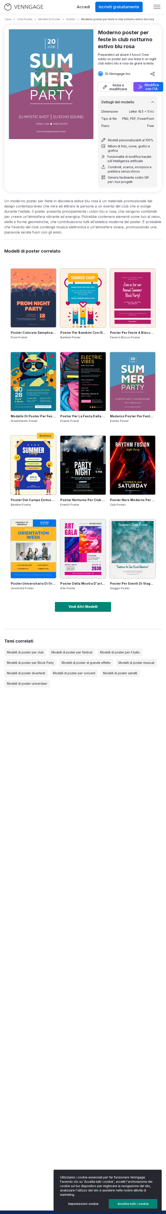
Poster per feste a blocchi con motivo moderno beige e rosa (132, 332)
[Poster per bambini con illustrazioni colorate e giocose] (82, 298)
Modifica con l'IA (152, 87)
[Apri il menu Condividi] (152, 74)
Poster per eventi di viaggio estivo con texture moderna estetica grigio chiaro (132, 583)
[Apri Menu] (157, 7)
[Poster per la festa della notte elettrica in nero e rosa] (82, 381)
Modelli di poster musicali (136, 663)
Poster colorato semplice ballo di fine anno (33, 332)
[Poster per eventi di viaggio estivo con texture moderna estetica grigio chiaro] (132, 549)
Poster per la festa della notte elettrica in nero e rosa (82, 416)
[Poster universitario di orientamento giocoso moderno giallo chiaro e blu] (33, 549)
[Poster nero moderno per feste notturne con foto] (132, 465)
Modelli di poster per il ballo (120, 652)
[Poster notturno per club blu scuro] (82, 465)
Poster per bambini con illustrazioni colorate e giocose (82, 332)
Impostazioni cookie (83, 1204)
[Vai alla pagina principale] (23, 7)
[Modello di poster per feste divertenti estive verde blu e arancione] (33, 381)
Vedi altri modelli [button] (83, 606)
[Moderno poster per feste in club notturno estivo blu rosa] (132, 381)
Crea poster (24, 19)
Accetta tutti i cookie (133, 1204)
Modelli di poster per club (25, 652)
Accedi (83, 7)
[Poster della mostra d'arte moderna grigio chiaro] (82, 549)
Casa (8, 19)
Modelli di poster (49, 19)
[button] (115, 87)
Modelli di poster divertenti (26, 673)
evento (70, 19)
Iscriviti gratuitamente (119, 7)
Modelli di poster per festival (71, 652)
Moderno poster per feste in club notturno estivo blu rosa (132, 416)
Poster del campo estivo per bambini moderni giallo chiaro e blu (33, 500)
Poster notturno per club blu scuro (82, 500)
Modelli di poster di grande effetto (86, 663)
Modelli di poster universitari (27, 683)
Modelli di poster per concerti (74, 673)
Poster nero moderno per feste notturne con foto (132, 500)
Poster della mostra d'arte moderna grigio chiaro (82, 583)
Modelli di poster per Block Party (30, 663)
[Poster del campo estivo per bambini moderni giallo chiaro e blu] (33, 465)
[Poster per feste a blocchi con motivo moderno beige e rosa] (132, 298)
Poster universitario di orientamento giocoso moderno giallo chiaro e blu (33, 583)
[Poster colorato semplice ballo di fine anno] (33, 298)
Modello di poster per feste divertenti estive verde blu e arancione (33, 416)
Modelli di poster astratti (120, 673)
